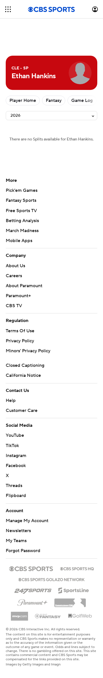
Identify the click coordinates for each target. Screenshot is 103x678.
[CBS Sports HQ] (77, 568)
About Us (15, 266)
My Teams (16, 541)
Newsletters (18, 531)
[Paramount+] (32, 601)
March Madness (22, 231)
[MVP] (19, 614)
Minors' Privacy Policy (28, 351)
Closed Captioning (25, 365)
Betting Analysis (22, 221)
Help (11, 400)
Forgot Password (23, 551)
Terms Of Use (20, 331)
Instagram (16, 455)
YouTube (15, 435)
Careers (14, 276)
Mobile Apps (19, 241)
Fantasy (54, 100)
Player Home (22, 100)
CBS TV (14, 306)
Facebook (16, 465)
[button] (8, 9)
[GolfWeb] (80, 616)
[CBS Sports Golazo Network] (51, 579)
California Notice (23, 375)
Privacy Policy (20, 341)
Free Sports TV (21, 211)
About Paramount (24, 286)
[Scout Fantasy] (48, 616)
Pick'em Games (21, 190)
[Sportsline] (73, 589)
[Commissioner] (70, 600)
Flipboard (16, 495)
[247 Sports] (33, 589)
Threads (14, 485)
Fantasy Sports (21, 200)
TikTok (12, 445)
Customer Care (21, 410)
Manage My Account (27, 521)
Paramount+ (18, 296)
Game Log (82, 100)
